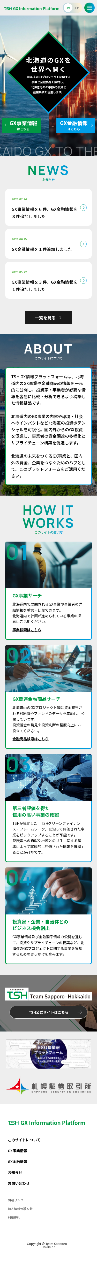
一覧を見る (45, 317)
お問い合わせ (18, 1183)
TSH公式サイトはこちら (49, 1012)
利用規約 (14, 1217)
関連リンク (15, 1200)
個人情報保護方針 (20, 1208)
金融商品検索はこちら (30, 738)
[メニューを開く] (89, 8)
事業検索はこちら (26, 629)
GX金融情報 (17, 1161)
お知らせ (15, 1172)
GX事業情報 (17, 1150)
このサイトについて (24, 1139)
